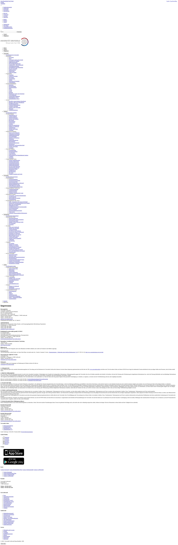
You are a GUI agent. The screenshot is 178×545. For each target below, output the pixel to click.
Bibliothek (11, 85)
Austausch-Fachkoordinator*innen (16, 259)
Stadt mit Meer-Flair (13, 268)
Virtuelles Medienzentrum (14, 105)
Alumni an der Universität (14, 107)
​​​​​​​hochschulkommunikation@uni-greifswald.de (11, 411)
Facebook (7, 440)
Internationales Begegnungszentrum (17, 257)
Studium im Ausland (13, 244)
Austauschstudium (13, 229)
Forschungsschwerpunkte (14, 180)
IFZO (10, 88)
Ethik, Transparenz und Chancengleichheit (18, 201)
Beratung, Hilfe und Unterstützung (16, 102)
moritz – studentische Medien (15, 297)
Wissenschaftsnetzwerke (14, 184)
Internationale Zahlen (13, 220)
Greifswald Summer (13, 237)
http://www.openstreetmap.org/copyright (94, 352)
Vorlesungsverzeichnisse (14, 134)
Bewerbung (11, 120)
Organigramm (12, 78)
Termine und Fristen (13, 129)
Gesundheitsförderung (14, 280)
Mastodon (7, 442)
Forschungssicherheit (13, 208)
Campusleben (12, 277)
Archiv (10, 91)
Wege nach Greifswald (14, 227)
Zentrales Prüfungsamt (14, 161)
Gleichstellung (12, 82)
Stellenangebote (12, 70)
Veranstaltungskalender (14, 66)
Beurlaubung (12, 144)
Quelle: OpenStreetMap (172, 1)
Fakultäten (11, 75)
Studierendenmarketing (14, 165)
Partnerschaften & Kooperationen (16, 219)
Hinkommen (11, 269)
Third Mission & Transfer (14, 185)
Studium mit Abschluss (14, 228)
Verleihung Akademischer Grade (16, 193)
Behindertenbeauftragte (14, 167)
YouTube (7, 441)
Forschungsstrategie (13, 179)
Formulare (11, 130)
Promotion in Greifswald (14, 233)
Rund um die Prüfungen (14, 132)
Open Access (12, 211)
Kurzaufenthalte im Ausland (15, 247)
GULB (10, 90)
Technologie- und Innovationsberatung (17, 195)
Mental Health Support (14, 235)
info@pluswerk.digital (5, 345)
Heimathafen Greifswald (14, 288)
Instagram (7, 437)
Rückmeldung (12, 141)
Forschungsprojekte (13, 181)
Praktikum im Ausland (14, 245)
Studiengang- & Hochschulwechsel (16, 145)
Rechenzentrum (12, 86)
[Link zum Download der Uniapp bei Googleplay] (13, 464)
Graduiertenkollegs (13, 190)
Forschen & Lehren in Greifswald (16, 232)
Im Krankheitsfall (13, 136)
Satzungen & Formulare (14, 81)
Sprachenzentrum (13, 87)
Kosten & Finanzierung (14, 125)
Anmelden (3, 3)
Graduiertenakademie (13, 189)
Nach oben (3, 543)
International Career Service (15, 234)
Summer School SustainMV (15, 238)
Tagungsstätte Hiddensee (14, 96)
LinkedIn (7, 438)
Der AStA (11, 172)
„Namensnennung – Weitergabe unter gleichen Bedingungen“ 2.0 (63, 352)
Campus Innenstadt (7, 472)
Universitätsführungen (14, 283)
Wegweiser (6, 51)
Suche (2, 31)
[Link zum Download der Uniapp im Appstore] (13, 455)
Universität (6, 53)
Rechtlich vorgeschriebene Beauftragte (17, 101)
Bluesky (6, 444)
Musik (10, 292)
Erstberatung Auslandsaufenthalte (16, 262)
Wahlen (10, 80)
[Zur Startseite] (14, 45)
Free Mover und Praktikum (15, 230)
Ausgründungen (12, 199)
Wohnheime (11, 287)
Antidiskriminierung (13, 110)
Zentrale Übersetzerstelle (14, 261)
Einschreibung (12, 121)
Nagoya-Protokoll (13, 209)
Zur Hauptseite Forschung (12, 176)
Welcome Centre (12, 255)
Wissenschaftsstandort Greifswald (16, 183)
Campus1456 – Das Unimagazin (16, 65)
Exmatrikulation (12, 150)
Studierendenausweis (13, 140)
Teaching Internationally (14, 248)
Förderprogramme (13, 191)
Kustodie (11, 92)
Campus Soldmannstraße (8, 474)
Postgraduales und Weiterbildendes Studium (18, 155)
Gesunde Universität (13, 106)
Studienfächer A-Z (13, 115)
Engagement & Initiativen (14, 296)
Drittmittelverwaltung (13, 205)
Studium (5, 111)
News (10, 58)
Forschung (6, 175)
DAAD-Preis (12, 240)
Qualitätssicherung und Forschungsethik (17, 206)
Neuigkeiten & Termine (14, 263)
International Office (13, 169)
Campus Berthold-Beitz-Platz (9, 473)
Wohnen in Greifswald (14, 126)
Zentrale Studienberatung (14, 160)
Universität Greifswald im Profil (16, 60)
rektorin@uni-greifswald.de (7, 319)
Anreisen (11, 124)
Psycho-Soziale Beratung (14, 166)
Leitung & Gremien (13, 76)
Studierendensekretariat (14, 164)
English (2, 2)
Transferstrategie (12, 196)
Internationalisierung (13, 218)
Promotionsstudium (13, 151)
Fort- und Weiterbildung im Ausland (17, 250)
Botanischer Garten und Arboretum (16, 93)
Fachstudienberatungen (14, 162)
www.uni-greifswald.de (95, 369)
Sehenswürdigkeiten (13, 272)
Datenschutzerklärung (8, 425)
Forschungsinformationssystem (15, 186)
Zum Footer (11, 1)
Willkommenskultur (13, 62)
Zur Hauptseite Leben (11, 266)
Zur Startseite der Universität (12, 55)
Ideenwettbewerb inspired (14, 198)
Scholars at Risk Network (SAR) (16, 222)
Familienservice (12, 170)
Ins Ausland (11, 243)
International (6, 214)
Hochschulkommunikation (15, 63)
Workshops (11, 139)
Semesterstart (12, 122)
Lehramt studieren (13, 116)
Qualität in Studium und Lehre (15, 174)
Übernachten (12, 271)
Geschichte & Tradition (14, 61)
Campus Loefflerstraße (8, 475)
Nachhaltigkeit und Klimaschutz (16, 67)
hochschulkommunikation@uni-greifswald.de (11, 338)
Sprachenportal (12, 252)
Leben (5, 264)
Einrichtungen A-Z (7, 428)
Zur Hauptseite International (12, 215)
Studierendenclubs (13, 295)
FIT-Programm (12, 223)
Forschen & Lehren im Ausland (16, 249)
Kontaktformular (7, 427)
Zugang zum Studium (13, 119)
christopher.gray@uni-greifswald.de (8, 359)
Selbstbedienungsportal (14, 135)
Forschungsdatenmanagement (15, 210)
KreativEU (11, 224)
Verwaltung (11, 77)
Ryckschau (11, 57)
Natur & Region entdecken (15, 273)
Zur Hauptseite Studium (11, 112)
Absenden (19, 31)
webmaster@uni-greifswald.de (7, 364)
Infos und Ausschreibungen (15, 204)
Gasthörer (11, 156)
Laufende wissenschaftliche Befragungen (18, 213)
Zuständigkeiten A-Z (7, 429)
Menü (5, 48)
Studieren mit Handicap (14, 137)
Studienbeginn (12, 127)
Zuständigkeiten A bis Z (14, 98)
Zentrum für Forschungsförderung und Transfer (19, 203)
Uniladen (11, 282)
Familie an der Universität (14, 278)
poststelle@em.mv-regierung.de (7, 329)
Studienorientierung (13, 117)
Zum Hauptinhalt (4, 1)
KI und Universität (13, 68)
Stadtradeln (11, 281)
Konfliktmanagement (13, 103)
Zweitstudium (12, 152)
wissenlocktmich (12, 298)
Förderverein (12, 71)
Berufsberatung (12, 171)
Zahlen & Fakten (12, 72)
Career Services (12, 154)
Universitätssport (12, 95)
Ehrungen (11, 108)
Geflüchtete (11, 239)
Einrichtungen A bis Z (14, 97)
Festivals (11, 293)
